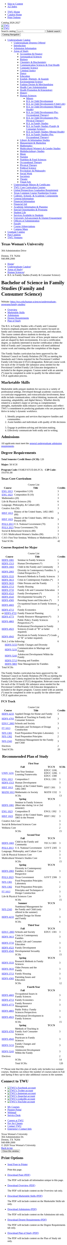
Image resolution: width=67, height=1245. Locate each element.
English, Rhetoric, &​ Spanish (34, 79)
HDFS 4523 (8, 593)
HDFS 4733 (10, 613)
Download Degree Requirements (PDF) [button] (27, 1219)
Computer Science (29, 67)
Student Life (20, 212)
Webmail (11, 1112)
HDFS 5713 (11, 660)
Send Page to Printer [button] (17, 1164)
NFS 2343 (7, 741)
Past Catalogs (14, 234)
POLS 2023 (8, 527)
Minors (29, 98)
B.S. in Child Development (39, 101)
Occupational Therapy (31, 162)
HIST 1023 (7, 519)
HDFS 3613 (8, 580)
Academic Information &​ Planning (31, 207)
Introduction (20, 45)
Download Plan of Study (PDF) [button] (23, 1233)
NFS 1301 (7, 733)
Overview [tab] (12, 309)
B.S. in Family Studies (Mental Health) (45, 131)
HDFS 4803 (8, 621)
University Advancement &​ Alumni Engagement (38, 218)
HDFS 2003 (8, 571)
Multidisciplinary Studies (32, 151)
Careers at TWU (15, 1120)
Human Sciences (28, 95)
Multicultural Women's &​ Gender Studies (40, 148)
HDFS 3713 (8, 586)
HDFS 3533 (8, 576)
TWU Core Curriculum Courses (29, 187)
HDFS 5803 (11, 664)
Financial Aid (20, 204)
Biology (24, 59)
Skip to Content (15, 3)
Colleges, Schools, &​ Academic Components (36, 195)
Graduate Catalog (16, 232)
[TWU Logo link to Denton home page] (5, 25)
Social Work (26, 173)
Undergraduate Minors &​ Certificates (32, 184)
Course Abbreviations (24, 226)
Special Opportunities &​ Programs (30, 209)
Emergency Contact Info (19, 1129)
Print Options (14, 17)
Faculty (17, 223)
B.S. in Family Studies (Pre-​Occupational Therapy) (40, 136)
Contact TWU (14, 1126)
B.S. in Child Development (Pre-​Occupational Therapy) (42, 113)
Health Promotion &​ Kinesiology (36, 90)
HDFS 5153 (11, 644)
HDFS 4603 (8, 605)
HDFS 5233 (11, 649)
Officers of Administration (26, 220)
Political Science (28, 168)
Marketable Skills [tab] (16, 312)
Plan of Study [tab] (14, 320)
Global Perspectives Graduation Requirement (36, 190)
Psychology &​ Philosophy (33, 170)
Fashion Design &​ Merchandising (36, 84)
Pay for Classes (15, 1123)
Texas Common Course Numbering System (35, 193)
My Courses (13, 1107)
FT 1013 (6, 728)
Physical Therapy (28, 165)
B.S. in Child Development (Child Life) (45, 104)
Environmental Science (31, 81)
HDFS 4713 (8, 610)
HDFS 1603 (8, 567)
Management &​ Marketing (33, 143)
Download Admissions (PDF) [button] (22, 1209)
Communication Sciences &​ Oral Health (40, 65)
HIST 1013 (7, 513)
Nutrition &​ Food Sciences (33, 159)
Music (23, 154)
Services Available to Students (28, 215)
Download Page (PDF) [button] (18, 1175)
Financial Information (24, 201)
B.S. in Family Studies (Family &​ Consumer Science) (42, 127)
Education (25, 76)
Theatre (23, 179)
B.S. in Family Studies (37, 123)
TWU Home (13, 12)
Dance (23, 73)
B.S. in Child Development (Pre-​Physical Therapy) (42, 119)
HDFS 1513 (8, 563)
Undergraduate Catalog (18, 40)
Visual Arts (25, 182)
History (23, 93)
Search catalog (8, 31)
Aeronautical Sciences (31, 56)
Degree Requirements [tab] (18, 318)
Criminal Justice (28, 70)
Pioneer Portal (14, 1109)
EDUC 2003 (8, 723)
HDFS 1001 (8, 560)
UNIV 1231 (8, 773)
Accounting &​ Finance (31, 54)
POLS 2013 (8, 524)
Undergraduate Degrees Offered (29, 42)
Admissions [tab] (13, 315)
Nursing (24, 156)
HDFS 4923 (8, 629)
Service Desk (14, 1115)
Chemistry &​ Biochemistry (33, 62)
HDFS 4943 (8, 636)
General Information (24, 198)
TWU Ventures (14, 237)
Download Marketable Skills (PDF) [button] (25, 1196)
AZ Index (12, 6)
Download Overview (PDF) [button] (21, 1185)
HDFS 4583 (8, 600)
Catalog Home (14, 14)
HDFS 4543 (8, 597)
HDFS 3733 (8, 590)
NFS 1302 (7, 736)
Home (10, 264)
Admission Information (25, 48)
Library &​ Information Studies (35, 140)
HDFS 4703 (8, 718)
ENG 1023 (7, 494)
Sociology (25, 176)
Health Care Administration (33, 87)
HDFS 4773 (8, 616)
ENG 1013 (7, 491)
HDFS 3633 (8, 583)
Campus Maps (21, 229)
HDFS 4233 (8, 714)
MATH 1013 (8, 792)
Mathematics (26, 145)
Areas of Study (21, 51)
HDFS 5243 (11, 655)
